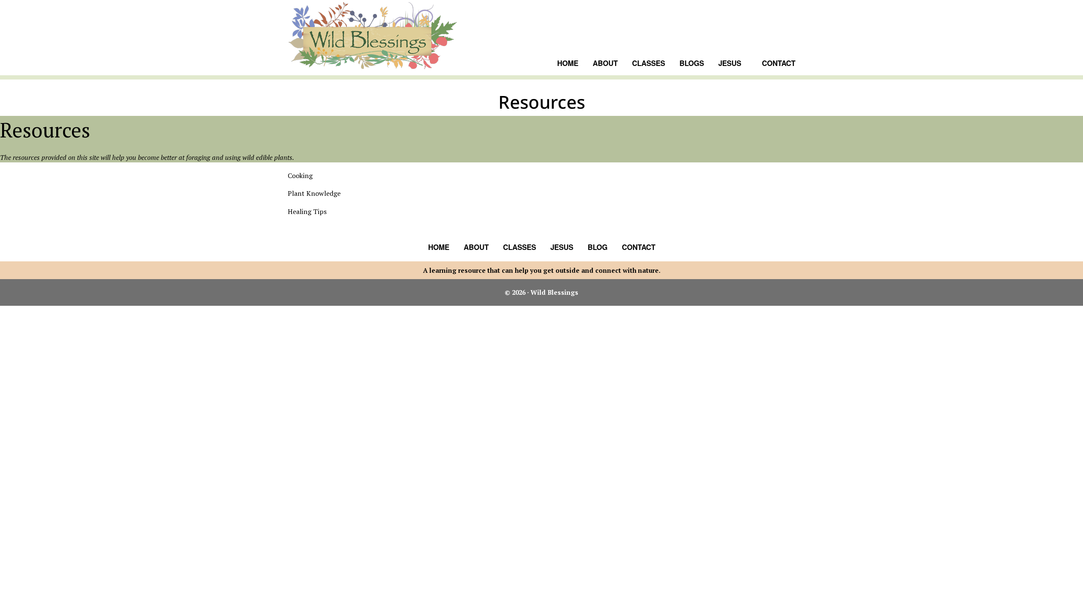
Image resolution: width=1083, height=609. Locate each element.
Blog (597, 247)
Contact (638, 247)
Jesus (561, 247)
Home (438, 247)
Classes (519, 247)
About (476, 247)
